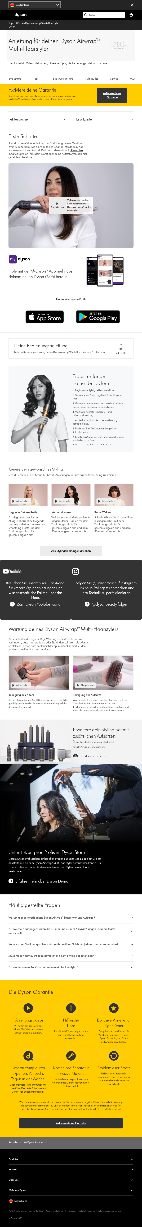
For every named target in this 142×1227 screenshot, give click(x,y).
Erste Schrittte (15, 78)
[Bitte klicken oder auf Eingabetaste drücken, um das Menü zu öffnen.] (9, 15)
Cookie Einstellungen (55, 1211)
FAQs (132, 78)
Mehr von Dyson (17, 1190)
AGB (11, 1211)
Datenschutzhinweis (87, 1211)
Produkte (13, 1159)
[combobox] (34, 4)
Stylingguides (91, 78)
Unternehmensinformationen (110, 1211)
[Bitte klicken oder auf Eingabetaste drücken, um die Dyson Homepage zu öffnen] (20, 16)
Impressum (71, 1211)
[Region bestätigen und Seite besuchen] (132, 4)
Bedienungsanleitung (63, 78)
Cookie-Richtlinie (36, 1211)
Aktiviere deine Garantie (112, 95)
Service (13, 1169)
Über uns (14, 1179)
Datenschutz (21, 1211)
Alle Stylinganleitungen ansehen (71, 551)
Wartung (114, 78)
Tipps (35, 78)
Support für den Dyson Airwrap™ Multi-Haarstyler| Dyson (34, 25)
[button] (71, 205)
